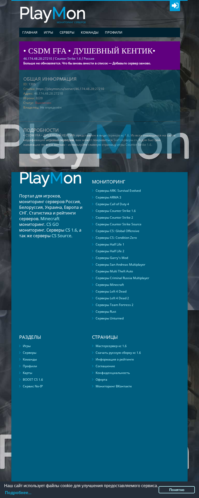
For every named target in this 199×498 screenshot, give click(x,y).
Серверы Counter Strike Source (118, 224)
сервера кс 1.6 (118, 135)
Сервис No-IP (33, 386)
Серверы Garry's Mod (112, 258)
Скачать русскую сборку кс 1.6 (118, 352)
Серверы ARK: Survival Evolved (118, 190)
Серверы (67, 32)
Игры (48, 32)
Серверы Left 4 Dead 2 (112, 298)
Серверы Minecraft (110, 284)
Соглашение (105, 366)
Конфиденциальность (113, 373)
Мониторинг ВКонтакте (114, 386)
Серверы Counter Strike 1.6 (116, 211)
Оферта (101, 379)
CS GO (52, 224)
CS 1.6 (71, 230)
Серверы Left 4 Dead (111, 291)
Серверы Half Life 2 (110, 251)
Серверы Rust (106, 311)
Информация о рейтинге (115, 359)
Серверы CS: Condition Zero (116, 237)
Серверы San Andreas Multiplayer (120, 264)
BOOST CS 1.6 (33, 379)
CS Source (61, 236)
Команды (89, 32)
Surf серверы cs (125, 140)
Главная (29, 32)
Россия (89, 58)
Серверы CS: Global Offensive (117, 231)
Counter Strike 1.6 (68, 58)
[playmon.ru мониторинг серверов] (50, 190)
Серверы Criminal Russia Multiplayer (122, 278)
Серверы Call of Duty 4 (112, 204)
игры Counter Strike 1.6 (134, 144)
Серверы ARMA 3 (108, 197)
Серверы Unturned (110, 318)
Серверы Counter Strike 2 (114, 217)
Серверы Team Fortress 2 (114, 305)
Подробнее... (18, 493)
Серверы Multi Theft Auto (114, 271)
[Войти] (175, 6)
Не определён (51, 107)
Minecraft (50, 218)
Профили (113, 32)
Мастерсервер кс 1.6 (111, 346)
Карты (27, 373)
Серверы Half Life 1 (110, 244)
